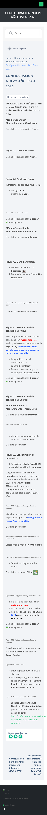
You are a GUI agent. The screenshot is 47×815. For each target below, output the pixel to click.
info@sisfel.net (9, 805)
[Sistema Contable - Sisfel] (10, 4)
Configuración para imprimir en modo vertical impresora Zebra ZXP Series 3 (34, 765)
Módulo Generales (15, 61)
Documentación (22, 58)
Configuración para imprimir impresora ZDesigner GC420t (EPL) (16, 765)
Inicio (8, 58)
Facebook (4, 809)
